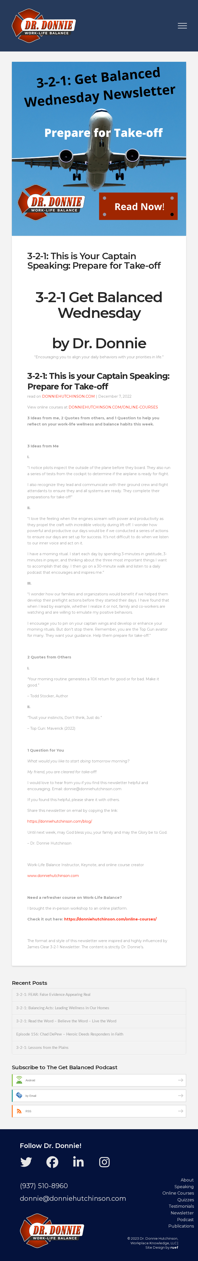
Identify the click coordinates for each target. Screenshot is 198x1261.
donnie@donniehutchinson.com (73, 1198)
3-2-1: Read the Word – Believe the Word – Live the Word (66, 1021)
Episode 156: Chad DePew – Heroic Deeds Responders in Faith (69, 1034)
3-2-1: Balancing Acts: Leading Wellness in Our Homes (62, 1008)
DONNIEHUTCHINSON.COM (68, 396)
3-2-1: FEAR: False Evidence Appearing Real (53, 995)
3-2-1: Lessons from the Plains (42, 1048)
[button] (182, 25)
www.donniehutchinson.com (53, 875)
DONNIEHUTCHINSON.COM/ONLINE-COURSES (113, 407)
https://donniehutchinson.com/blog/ (59, 821)
